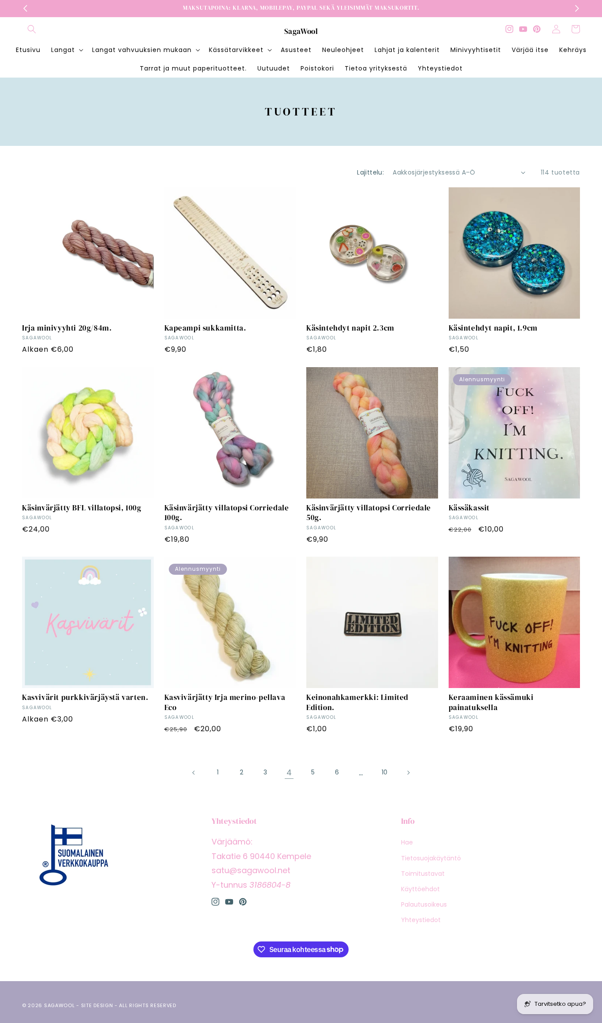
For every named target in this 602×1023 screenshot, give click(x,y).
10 (384, 772)
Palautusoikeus (424, 904)
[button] (31, 29)
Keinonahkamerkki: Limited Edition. (357, 702)
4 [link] (289, 772)
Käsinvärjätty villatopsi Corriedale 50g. (368, 512)
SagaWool (59, 1005)
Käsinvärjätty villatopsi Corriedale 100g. (226, 512)
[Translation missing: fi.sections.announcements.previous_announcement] (25, 8)
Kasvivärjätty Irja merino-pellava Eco (225, 702)
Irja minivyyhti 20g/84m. (66, 328)
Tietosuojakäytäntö (431, 858)
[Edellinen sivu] (194, 772)
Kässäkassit (469, 508)
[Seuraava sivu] (408, 772)
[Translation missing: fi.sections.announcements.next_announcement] (577, 8)
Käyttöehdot (420, 889)
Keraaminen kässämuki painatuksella (491, 702)
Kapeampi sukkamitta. (205, 328)
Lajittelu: (370, 172)
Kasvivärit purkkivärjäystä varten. (85, 697)
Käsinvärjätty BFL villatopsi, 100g (81, 508)
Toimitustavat (423, 873)
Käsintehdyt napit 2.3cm (350, 328)
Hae (407, 842)
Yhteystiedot (421, 919)
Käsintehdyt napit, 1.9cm (493, 328)
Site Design (97, 1005)
